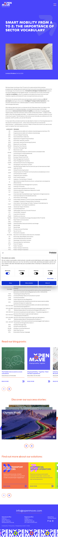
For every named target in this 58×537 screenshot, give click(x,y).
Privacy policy (11, 525)
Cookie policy (5, 525)
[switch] (22, 273)
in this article (45, 111)
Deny (10, 283)
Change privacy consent (20, 525)
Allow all (47, 283)
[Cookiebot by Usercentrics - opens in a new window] (50, 253)
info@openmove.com (29, 510)
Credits (28, 525)
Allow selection (29, 283)
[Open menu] (54, 4)
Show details (50, 278)
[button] (9, 389)
